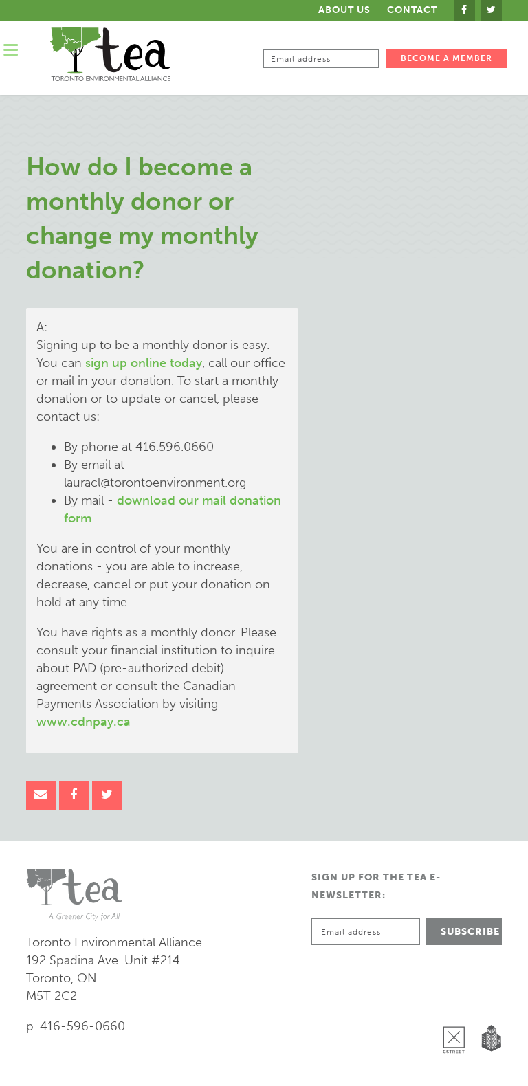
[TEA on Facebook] (464, 10)
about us (344, 10)
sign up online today (143, 362)
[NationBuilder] (488, 1004)
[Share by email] (41, 795)
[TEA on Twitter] (491, 10)
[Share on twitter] (107, 795)
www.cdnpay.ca (83, 721)
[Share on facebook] (74, 795)
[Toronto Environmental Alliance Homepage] (110, 54)
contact (412, 10)
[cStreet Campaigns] (457, 1004)
